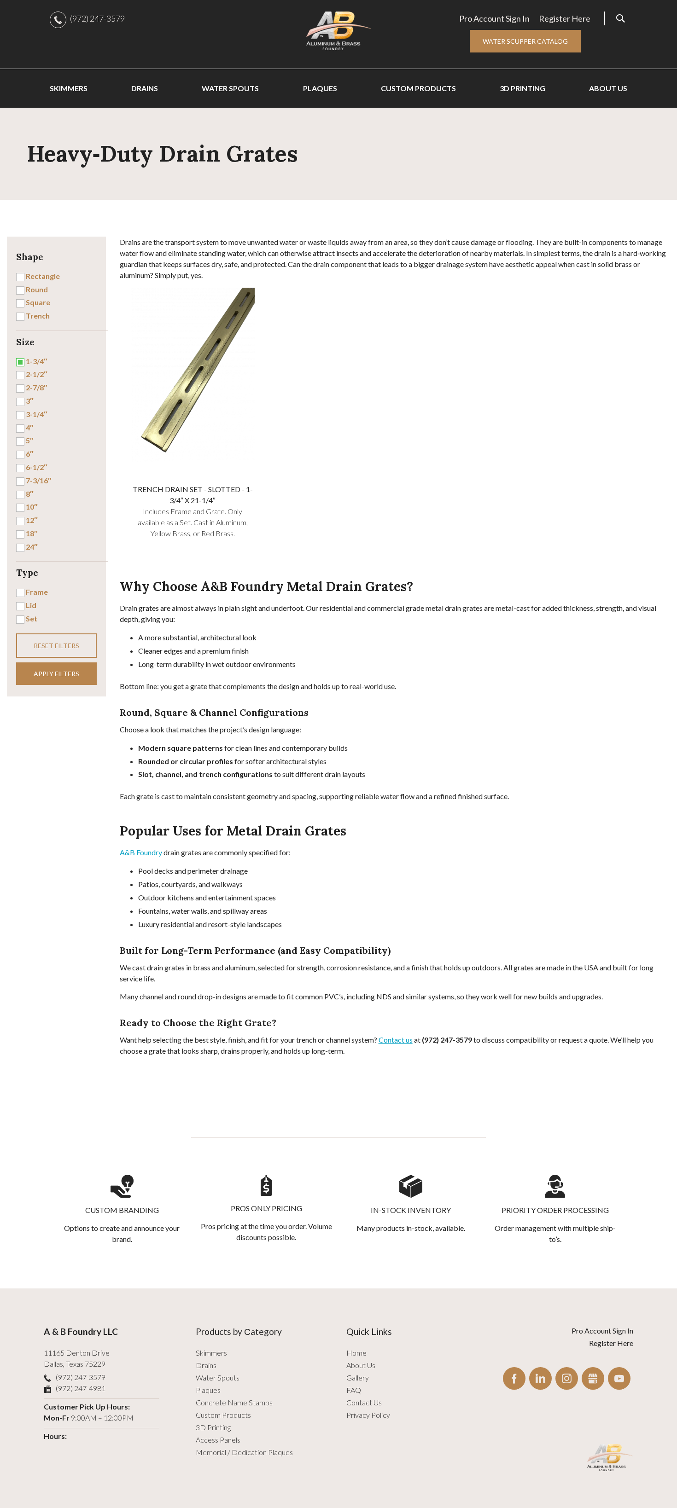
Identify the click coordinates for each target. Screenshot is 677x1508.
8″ (30, 493)
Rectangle (43, 276)
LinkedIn (540, 1378)
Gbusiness (593, 1378)
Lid (31, 605)
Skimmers (211, 1352)
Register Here (564, 18)
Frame (37, 591)
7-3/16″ (39, 480)
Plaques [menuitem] (320, 88)
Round (37, 289)
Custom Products (223, 1414)
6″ (30, 453)
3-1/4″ (36, 414)
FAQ (353, 1390)
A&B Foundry (141, 852)
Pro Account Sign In (494, 18)
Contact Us (364, 1402)
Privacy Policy (368, 1414)
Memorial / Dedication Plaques (244, 1452)
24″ (32, 546)
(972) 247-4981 (80, 1388)
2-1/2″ (36, 374)
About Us (360, 1365)
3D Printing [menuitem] (522, 88)
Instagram (566, 1378)
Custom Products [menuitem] (418, 88)
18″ (32, 533)
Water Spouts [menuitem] (230, 88)
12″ (32, 520)
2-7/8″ (36, 387)
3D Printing (213, 1427)
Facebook (514, 1378)
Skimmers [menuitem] (69, 88)
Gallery (357, 1377)
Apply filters (56, 674)
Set (31, 618)
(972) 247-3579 (97, 18)
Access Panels (218, 1439)
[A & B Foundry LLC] (338, 31)
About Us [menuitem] (608, 88)
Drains (206, 1365)
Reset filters (56, 646)
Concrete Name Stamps (234, 1402)
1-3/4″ (36, 361)
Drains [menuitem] (144, 88)
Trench (38, 315)
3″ (30, 400)
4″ (30, 427)
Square (38, 302)
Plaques (208, 1390)
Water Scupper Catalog (525, 41)
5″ (30, 440)
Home (356, 1352)
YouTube (619, 1378)
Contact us (396, 1039)
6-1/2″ (36, 467)
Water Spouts (217, 1377)
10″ (32, 506)
